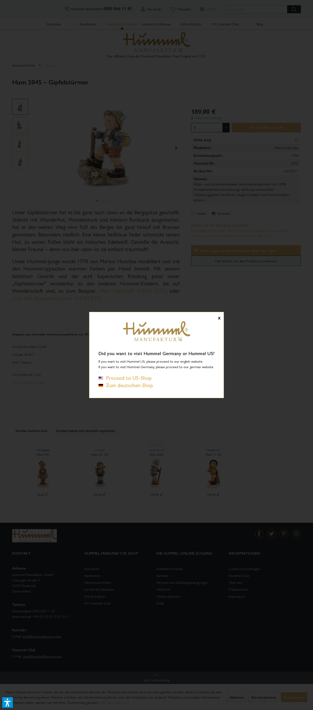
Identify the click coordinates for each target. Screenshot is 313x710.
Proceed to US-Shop (127, 377)
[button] (7, 702)
